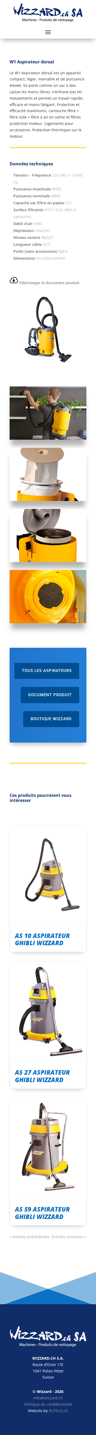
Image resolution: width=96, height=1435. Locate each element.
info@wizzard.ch (48, 1397)
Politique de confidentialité (48, 1404)
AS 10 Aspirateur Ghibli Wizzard (42, 939)
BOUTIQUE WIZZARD (51, 718)
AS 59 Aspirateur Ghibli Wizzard (42, 1213)
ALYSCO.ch (58, 1410)
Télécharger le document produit (49, 282)
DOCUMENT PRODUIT (50, 694)
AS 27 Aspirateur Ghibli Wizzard (42, 1076)
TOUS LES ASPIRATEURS (47, 670)
